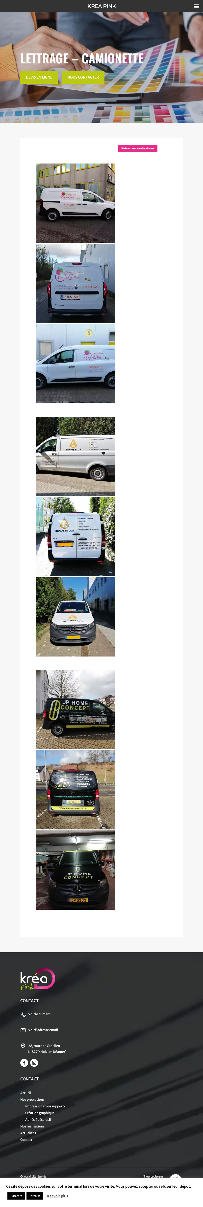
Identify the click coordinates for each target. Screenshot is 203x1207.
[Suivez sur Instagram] (34, 1063)
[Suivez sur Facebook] (24, 1063)
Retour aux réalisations (137, 148)
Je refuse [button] (34, 1196)
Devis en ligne (39, 77)
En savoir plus (56, 1196)
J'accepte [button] (16, 1196)
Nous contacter (83, 77)
